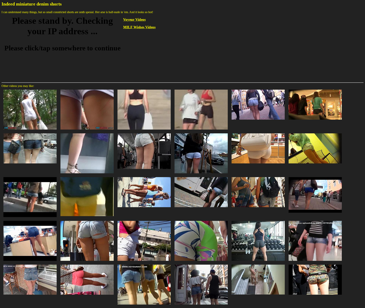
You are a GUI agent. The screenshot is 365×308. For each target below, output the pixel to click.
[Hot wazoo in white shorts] (30, 89)
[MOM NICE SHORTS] (258, 176)
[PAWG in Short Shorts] (315, 264)
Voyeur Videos (134, 19)
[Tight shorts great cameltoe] (144, 220)
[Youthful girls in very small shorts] (144, 264)
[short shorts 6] (30, 133)
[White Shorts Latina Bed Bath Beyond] (258, 133)
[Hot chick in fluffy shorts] (258, 264)
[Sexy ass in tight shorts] (30, 264)
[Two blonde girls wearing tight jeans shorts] (87, 220)
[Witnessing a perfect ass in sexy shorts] (201, 264)
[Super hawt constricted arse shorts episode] (87, 89)
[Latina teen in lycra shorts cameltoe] (201, 220)
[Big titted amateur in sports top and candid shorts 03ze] (201, 89)
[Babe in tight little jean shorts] (30, 220)
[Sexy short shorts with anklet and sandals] (87, 133)
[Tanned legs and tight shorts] (87, 264)
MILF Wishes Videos (139, 27)
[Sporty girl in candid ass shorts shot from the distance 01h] (144, 89)
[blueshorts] (315, 176)
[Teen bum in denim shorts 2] (144, 133)
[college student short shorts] (87, 176)
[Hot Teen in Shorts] (258, 89)
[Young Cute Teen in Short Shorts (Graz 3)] (315, 89)
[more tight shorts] (315, 133)
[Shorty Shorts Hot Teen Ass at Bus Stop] (201, 176)
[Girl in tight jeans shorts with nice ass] (315, 220)
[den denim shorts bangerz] (144, 176)
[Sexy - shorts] (30, 176)
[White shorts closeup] (201, 133)
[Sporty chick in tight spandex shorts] (258, 220)
